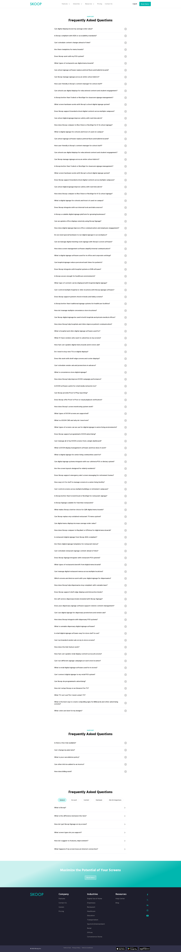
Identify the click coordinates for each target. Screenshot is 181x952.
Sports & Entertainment (96, 924)
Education (91, 915)
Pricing (99, 4)
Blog (117, 903)
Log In (135, 4)
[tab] (62, 800)
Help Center (120, 898)
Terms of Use (67, 948)
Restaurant (91, 907)
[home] (35, 4)
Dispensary (91, 903)
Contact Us (108, 4)
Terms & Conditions (87, 948)
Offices (90, 932)
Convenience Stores (94, 937)
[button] (66, 4)
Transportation (92, 920)
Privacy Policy (76, 948)
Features (62, 898)
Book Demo (145, 4)
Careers (61, 907)
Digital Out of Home (94, 898)
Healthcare (91, 911)
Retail (89, 928)
